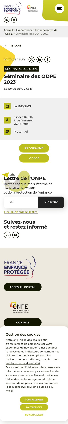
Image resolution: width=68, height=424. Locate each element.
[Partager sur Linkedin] (39, 59)
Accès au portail (23, 287)
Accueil (8, 29)
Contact (22, 322)
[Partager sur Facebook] (47, 59)
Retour (15, 45)
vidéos (34, 158)
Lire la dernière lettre (21, 212)
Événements (24, 29)
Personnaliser (34, 415)
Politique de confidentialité (23, 363)
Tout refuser (34, 407)
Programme (34, 148)
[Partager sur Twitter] (31, 59)
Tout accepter (34, 400)
